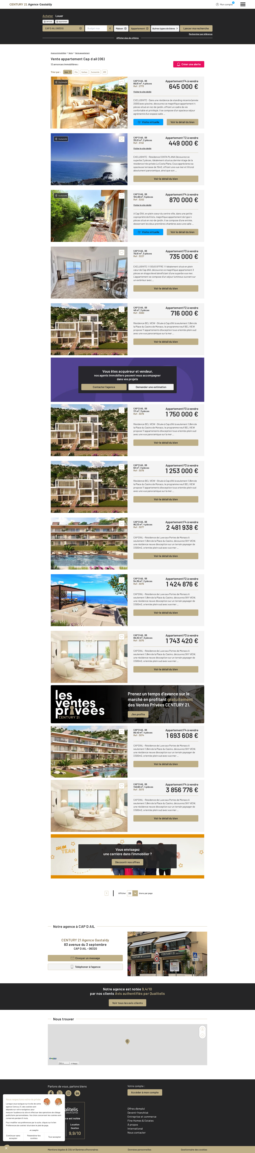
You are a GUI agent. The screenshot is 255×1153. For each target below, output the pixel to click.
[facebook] (51, 1093)
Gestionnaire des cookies (194, 1149)
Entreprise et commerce (142, 1116)
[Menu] (243, 4)
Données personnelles (139, 1149)
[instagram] (68, 1093)
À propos (133, 1124)
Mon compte (226, 4)
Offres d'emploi (136, 1108)
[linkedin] (77, 1093)
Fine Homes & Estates (141, 1120)
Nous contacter (137, 1132)
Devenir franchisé (138, 1112)
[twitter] (60, 1093)
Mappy (75, 1063)
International (135, 1128)
